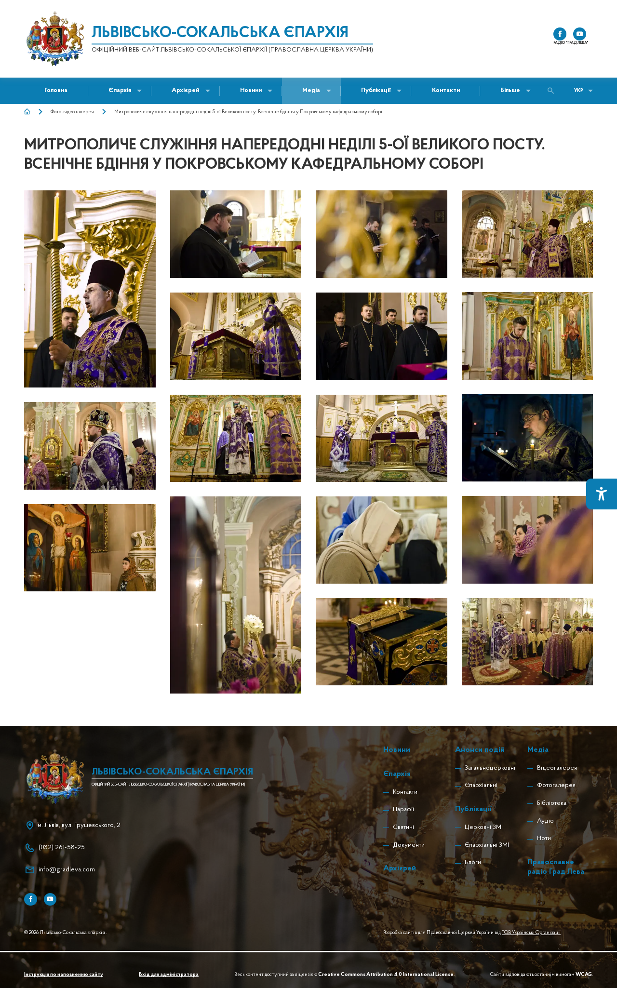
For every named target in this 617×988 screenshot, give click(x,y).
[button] (251, 91)
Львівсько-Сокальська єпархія (220, 33)
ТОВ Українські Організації (531, 932)
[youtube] (579, 33)
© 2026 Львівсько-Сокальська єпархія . (65, 932)
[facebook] (559, 33)
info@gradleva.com (67, 870)
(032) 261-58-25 (62, 847)
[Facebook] (30, 899)
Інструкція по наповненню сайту (63, 974)
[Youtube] (50, 899)
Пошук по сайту (553, 90)
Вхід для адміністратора (169, 974)
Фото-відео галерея (72, 112)
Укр (578, 90)
